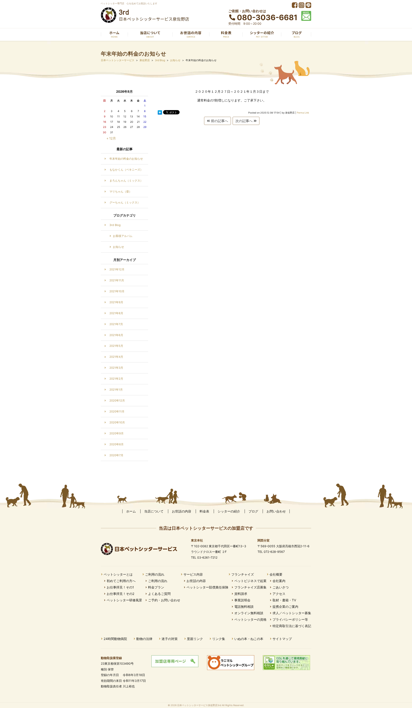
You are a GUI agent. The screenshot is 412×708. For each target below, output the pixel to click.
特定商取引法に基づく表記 (292, 626)
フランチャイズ (242, 574)
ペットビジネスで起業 (250, 581)
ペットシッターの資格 (250, 619)
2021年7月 (116, 324)
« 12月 (111, 138)
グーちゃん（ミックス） (124, 202)
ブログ (253, 511)
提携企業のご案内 (285, 607)
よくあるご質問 (159, 594)
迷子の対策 (170, 639)
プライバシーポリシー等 (290, 619)
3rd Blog (115, 225)
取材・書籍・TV (284, 600)
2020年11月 (116, 411)
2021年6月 (116, 335)
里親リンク (195, 639)
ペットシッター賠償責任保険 (207, 587)
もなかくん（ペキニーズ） (126, 169)
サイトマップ (282, 639)
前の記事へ (219, 121)
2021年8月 (116, 313)
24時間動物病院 (115, 639)
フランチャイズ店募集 (250, 587)
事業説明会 (242, 600)
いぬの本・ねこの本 (248, 639)
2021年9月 (116, 302)
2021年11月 (116, 280)
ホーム (131, 511)
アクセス (279, 594)
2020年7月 (116, 455)
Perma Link (303, 112)
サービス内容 (193, 574)
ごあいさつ (281, 587)
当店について (154, 511)
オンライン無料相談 (248, 613)
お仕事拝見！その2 (120, 594)
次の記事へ (244, 121)
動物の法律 (144, 639)
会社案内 (279, 581)
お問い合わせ (276, 511)
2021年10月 (116, 291)
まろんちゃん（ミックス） (126, 180)
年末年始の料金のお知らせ (126, 158)
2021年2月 (116, 378)
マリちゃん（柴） (120, 191)
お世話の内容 (181, 511)
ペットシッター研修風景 (124, 600)
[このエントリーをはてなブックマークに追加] (160, 112)
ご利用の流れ (154, 574)
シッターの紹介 (229, 511)
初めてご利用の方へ (121, 581)
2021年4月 (116, 356)
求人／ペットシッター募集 (292, 613)
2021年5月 (116, 345)
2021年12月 (116, 269)
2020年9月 (116, 433)
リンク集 (218, 639)
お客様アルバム (122, 236)
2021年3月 (116, 367)
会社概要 (276, 574)
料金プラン (156, 587)
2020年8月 (116, 444)
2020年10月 (117, 422)
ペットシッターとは (118, 574)
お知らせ (118, 247)
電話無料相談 (244, 607)
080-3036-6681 (267, 17)
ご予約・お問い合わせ (164, 600)
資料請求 (240, 594)
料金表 (204, 511)
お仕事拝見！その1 (120, 587)
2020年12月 (117, 400)
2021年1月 (116, 389)
